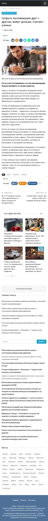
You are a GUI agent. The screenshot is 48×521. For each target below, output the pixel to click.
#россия (29, 481)
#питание (6, 477)
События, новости (9, 13)
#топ (20, 484)
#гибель (20, 462)
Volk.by (4, 3)
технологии (6, 488)
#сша (37, 481)
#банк (4, 458)
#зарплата (23, 465)
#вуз (4, 462)
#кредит (12, 469)
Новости (23, 500)
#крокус (20, 469)
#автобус (28, 454)
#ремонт (21, 481)
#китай (5, 469)
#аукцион (37, 454)
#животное (14, 465)
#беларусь (22, 458)
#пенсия (41, 473)
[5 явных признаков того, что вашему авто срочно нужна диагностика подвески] (13, 253)
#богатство (40, 458)
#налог (5, 473)
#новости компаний (29, 473)
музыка (40, 484)
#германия (11, 462)
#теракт (14, 484)
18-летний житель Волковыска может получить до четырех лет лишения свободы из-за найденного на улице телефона (22, 391)
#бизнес (31, 458)
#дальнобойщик (31, 462)
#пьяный (5, 481)
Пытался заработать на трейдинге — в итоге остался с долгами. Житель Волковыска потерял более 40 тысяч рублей (23, 400)
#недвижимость (15, 473)
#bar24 (9, 174)
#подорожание (16, 477)
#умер (27, 484)
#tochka (5, 454)
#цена (33, 484)
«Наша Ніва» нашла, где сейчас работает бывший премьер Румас (36, 198)
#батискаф (12, 458)
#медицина (40, 469)
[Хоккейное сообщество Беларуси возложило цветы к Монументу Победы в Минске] (13, 224)
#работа (13, 481)
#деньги (5, 465)
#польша (34, 477)
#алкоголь (16, 174)
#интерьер (33, 465)
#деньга (41, 462)
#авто (21, 454)
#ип (40, 465)
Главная (15, 500)
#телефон (6, 484)
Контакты (31, 500)
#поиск (26, 477)
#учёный (24, 174)
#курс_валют (29, 469)
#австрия (13, 454)
